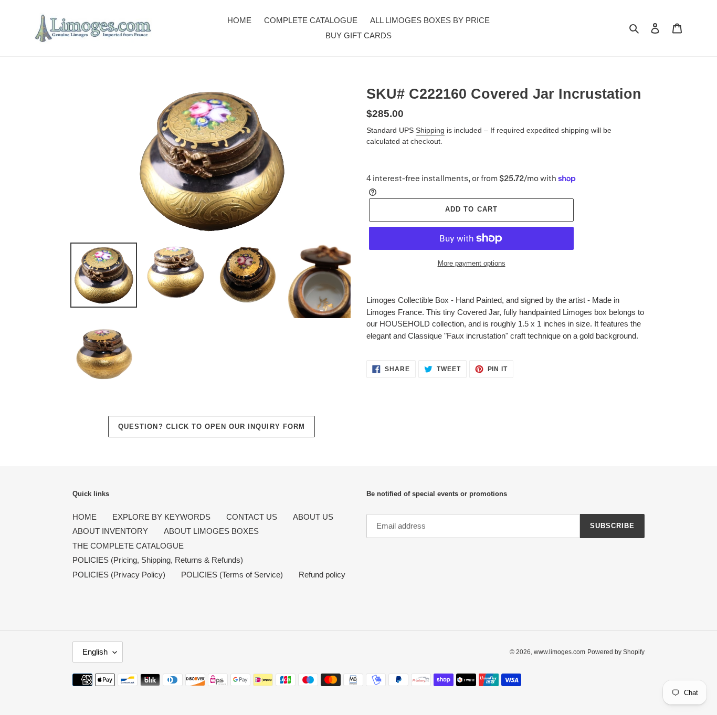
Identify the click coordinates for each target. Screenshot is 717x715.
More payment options (471, 263)
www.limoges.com (559, 652)
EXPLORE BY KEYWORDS (161, 516)
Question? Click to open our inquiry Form (211, 426)
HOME (84, 516)
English (95, 651)
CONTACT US (251, 516)
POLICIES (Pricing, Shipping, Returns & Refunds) (157, 559)
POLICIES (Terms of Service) (232, 574)
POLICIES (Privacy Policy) (118, 574)
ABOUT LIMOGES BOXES (211, 531)
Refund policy (322, 574)
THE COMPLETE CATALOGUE (128, 545)
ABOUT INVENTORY (110, 531)
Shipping (430, 130)
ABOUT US (313, 516)
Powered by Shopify (616, 652)
